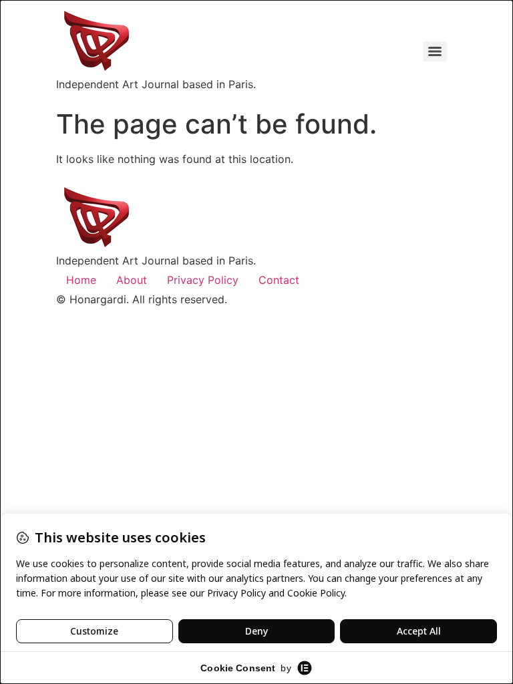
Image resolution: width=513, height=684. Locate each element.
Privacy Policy (202, 280)
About (131, 280)
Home (81, 280)
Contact (279, 280)
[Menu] (435, 51)
